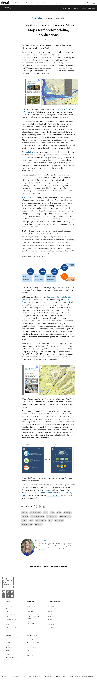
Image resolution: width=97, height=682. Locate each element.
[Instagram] (8, 596)
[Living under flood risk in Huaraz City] (51, 105)
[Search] (88, 2)
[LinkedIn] (12, 592)
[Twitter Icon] (35, 507)
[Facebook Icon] (40, 507)
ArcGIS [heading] (8, 601)
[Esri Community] (3, 596)
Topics (76, 8)
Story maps (27, 197)
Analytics (49, 18)
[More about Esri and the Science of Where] (8, 583)
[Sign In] (94, 2)
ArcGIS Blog (6, 8)
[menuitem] (12, 606)
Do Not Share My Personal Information (81, 676)
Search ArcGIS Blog (88, 8)
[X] (8, 592)
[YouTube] (12, 596)
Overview (66, 8)
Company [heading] (8, 635)
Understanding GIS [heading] (54, 601)
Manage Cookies (61, 676)
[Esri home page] (5, 2)
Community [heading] (30, 601)
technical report (32, 152)
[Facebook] (3, 592)
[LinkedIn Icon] (44, 507)
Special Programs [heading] (32, 635)
